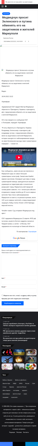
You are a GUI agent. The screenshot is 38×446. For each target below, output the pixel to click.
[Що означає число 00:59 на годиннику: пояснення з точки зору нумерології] (19, 359)
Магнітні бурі (6, 383)
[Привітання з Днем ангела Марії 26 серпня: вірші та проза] (7, 366)
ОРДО (14, 383)
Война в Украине (7, 380)
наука (25, 394)
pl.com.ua (9, 416)
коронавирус (6, 394)
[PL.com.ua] (9, 6)
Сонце (4, 387)
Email (4, 287)
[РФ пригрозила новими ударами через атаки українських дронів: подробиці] (19, 352)
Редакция (12, 432)
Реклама (19, 432)
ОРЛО (20, 383)
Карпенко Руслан (8, 38)
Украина (11, 387)
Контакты (26, 432)
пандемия (5, 397)
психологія (14, 397)
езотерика (16, 390)
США (33, 383)
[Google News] (19, 238)
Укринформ (32, 231)
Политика (6, 13)
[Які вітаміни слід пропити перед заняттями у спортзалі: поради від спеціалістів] (30, 366)
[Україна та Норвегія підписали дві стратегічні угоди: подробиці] (19, 366)
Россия (27, 383)
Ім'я (3, 278)
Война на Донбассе (20, 380)
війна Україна (6, 390)
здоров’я (24, 390)
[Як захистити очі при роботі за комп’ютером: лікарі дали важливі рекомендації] (30, 352)
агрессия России (21, 387)
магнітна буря (17, 394)
